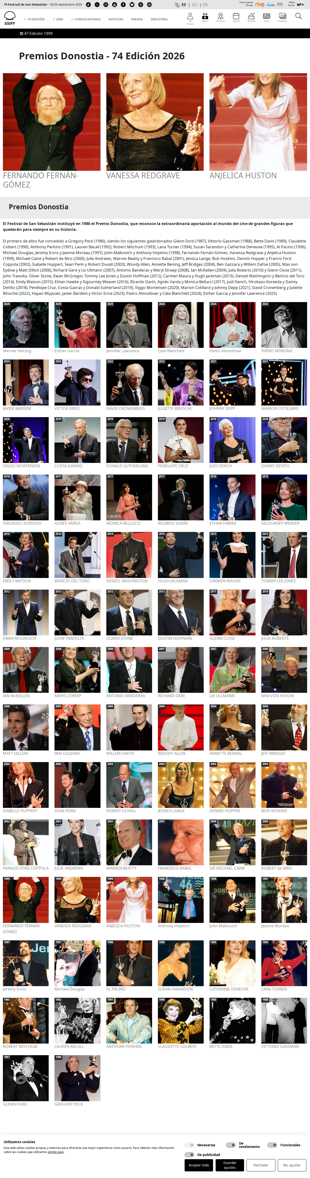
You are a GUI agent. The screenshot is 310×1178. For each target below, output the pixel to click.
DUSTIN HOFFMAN (175, 638)
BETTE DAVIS (220, 1046)
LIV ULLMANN (222, 695)
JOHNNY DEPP (222, 408)
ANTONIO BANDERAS (125, 695)
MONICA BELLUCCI (123, 523)
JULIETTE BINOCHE (175, 408)
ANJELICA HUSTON (243, 175)
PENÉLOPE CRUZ (173, 465)
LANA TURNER (274, 989)
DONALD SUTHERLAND (127, 465)
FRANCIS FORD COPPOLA (26, 868)
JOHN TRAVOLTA (69, 638)
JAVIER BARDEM (17, 408)
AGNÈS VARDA (67, 523)
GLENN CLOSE (222, 638)
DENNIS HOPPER (224, 810)
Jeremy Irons (14, 989)
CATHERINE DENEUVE (229, 989)
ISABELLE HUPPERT (20, 810)
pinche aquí (55, 1152)
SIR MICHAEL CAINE (227, 868)
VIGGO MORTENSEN (21, 465)
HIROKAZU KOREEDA (22, 523)
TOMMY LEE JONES (278, 581)
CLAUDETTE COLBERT (177, 1046)
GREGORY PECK (68, 1104)
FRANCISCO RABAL (175, 868)
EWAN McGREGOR (19, 638)
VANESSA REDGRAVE (143, 175)
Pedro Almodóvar (225, 350)
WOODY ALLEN (171, 753)
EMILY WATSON (17, 581)
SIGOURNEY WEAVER (280, 523)
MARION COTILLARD (280, 408)
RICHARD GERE (171, 695)
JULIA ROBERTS (275, 638)
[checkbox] (189, 1145)
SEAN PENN (65, 810)
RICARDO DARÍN (173, 523)
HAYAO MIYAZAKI (276, 350)
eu (194, 4)
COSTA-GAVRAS (68, 465)
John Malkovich (223, 925)
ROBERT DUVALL (121, 810)
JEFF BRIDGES (273, 753)
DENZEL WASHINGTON (127, 581)
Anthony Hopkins (174, 925)
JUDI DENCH (220, 465)
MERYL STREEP (67, 695)
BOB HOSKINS (274, 810)
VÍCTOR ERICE (67, 408)
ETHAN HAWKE (222, 523)
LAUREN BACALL (69, 1046)
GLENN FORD (15, 1104)
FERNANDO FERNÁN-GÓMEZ (40, 180)
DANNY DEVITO (275, 465)
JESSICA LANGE (171, 810)
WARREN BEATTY (121, 868)
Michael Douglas (69, 989)
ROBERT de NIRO (276, 868)
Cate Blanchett (171, 350)
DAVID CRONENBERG (125, 408)
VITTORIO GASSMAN (280, 1046)
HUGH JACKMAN (173, 581)
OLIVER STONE (119, 638)
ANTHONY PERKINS (124, 1046)
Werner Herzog (17, 350)
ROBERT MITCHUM (20, 1046)
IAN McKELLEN (16, 695)
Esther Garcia (66, 350)
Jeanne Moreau (275, 925)
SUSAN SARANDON (175, 989)
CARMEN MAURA (224, 581)
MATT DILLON (15, 753)
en (205, 4)
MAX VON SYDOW (277, 695)
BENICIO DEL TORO (72, 581)
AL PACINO (116, 989)
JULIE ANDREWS (68, 868)
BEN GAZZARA (67, 753)
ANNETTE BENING (225, 753)
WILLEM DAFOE (120, 753)
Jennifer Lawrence (122, 350)
